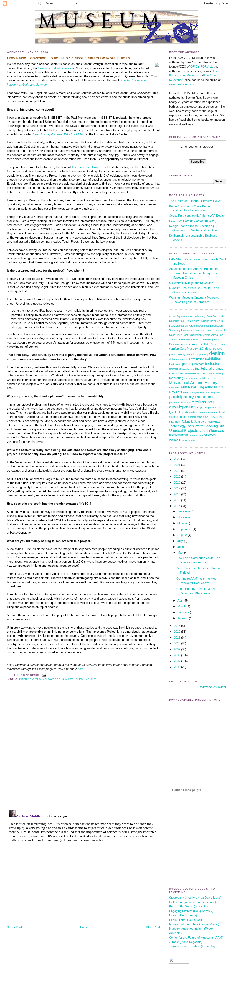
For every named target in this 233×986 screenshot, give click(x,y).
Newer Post (14, 927)
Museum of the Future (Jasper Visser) (194, 924)
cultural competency (197, 354)
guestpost (197, 364)
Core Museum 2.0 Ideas (196, 348)
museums (174, 387)
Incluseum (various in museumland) (192, 902)
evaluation (197, 359)
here (81, 669)
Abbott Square (177, 316)
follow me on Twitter (213, 687)
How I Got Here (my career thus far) (192, 221)
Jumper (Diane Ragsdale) (185, 942)
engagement (183, 359)
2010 (177, 643)
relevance (204, 412)
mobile (202, 378)
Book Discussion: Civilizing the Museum (201, 321)
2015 (177, 500)
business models (191, 344)
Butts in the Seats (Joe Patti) (188, 906)
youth (191, 440)
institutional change (209, 368)
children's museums (214, 344)
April (180, 600)
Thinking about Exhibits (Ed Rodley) (192, 946)
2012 (177, 631)
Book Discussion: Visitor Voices (200, 335)
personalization (177, 402)
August (182, 535)
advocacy (200, 316)
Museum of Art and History (193, 382)
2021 (177, 465)
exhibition (213, 358)
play (189, 402)
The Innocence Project (86, 167)
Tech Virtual (213, 421)
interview (26, 679)
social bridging (178, 416)
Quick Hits (176, 412)
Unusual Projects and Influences (196, 430)
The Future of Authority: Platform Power (195, 201)
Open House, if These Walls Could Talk (59, 134)
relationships (191, 412)
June (181, 546)
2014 (177, 506)
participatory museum (191, 396)
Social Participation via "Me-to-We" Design (197, 215)
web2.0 (175, 440)
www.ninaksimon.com (183, 84)
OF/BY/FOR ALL (201, 66)
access (190, 316)
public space (215, 407)
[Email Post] (43, 675)
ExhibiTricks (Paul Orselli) (186, 920)
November (184, 517)
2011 (177, 637)
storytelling (216, 416)
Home (84, 927)
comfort (174, 348)
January (183, 618)
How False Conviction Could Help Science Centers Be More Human (68, 58)
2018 (177, 482)
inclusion (212, 363)
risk (223, 412)
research (215, 412)
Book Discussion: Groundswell (186, 325)
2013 (177, 625)
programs (201, 407)
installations (188, 369)
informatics (175, 368)
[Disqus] (83, 748)
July (180, 541)
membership (191, 378)
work (184, 440)
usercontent (178, 435)
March (182, 606)
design (217, 353)
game (186, 364)
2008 (177, 655)
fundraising (175, 364)
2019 (177, 476)
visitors (210, 435)
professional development (192, 405)
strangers (175, 421)
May (180, 552)
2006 (177, 667)
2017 (177, 488)
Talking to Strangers (194, 421)
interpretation (192, 373)
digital (172, 359)
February (183, 612)
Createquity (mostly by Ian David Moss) (195, 897)
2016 (177, 494)
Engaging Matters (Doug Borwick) (191, 911)
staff (205, 417)
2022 (177, 459)
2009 (177, 649)
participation (214, 392)
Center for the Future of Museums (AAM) (196, 937)
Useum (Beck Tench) (183, 915)
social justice (195, 417)
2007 (177, 661)
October (183, 523)
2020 (177, 470)
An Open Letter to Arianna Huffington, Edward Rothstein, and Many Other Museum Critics (194, 273)
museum (211, 378)
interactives (176, 373)
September (185, 529)
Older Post (153, 927)
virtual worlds (196, 435)
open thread (200, 392)
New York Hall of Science (54, 68)
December (184, 511)
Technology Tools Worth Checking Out (65, 679)
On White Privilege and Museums (191, 283)
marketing (176, 378)
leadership (218, 373)
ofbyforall (188, 392)
